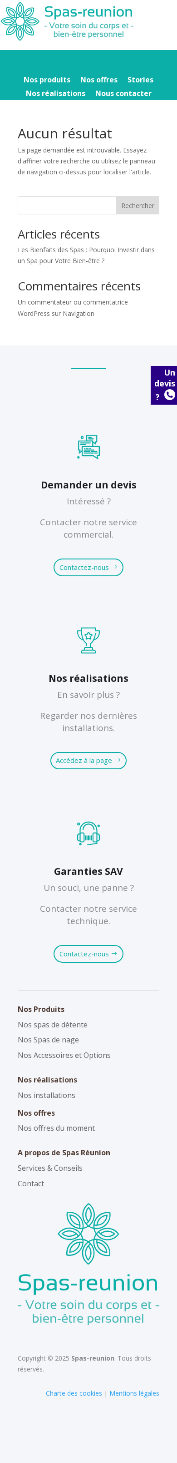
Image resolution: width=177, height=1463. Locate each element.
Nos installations (46, 1095)
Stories (140, 80)
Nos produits (47, 80)
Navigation (78, 313)
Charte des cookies (74, 1393)
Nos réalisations (55, 94)
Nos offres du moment (56, 1128)
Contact (31, 1184)
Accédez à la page (84, 760)
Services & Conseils (50, 1168)
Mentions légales (134, 1393)
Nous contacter (123, 94)
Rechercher (137, 205)
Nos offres (99, 80)
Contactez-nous (84, 567)
